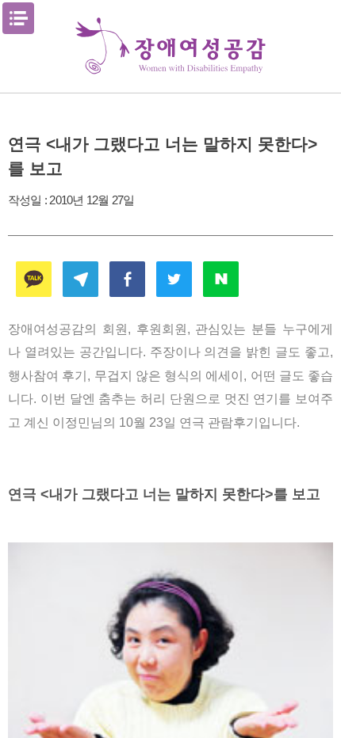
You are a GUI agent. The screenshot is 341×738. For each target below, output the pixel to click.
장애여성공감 (170, 46)
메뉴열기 (18, 18)
